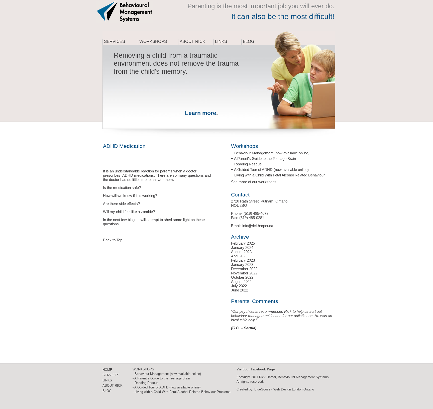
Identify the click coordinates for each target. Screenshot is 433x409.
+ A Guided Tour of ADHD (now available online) (270, 169)
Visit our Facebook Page (256, 369)
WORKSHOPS (143, 369)
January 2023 (242, 264)
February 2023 (243, 260)
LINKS (107, 380)
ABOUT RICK (112, 385)
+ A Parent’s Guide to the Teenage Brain (263, 158)
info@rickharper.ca (257, 226)
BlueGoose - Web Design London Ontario (284, 389)
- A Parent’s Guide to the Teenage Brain (161, 378)
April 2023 (239, 256)
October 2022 (242, 277)
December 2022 (244, 269)
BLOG (107, 391)
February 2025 (243, 243)
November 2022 (244, 273)
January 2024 (242, 247)
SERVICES (110, 375)
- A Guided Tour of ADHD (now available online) (166, 387)
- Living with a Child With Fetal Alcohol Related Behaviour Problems (182, 392)
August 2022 (241, 281)
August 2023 (241, 252)
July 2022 (239, 286)
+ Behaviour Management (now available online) (270, 153)
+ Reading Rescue (246, 164)
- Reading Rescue (145, 383)
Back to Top (112, 240)
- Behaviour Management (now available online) (167, 374)
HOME (107, 370)
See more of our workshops (253, 182)
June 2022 (239, 290)
